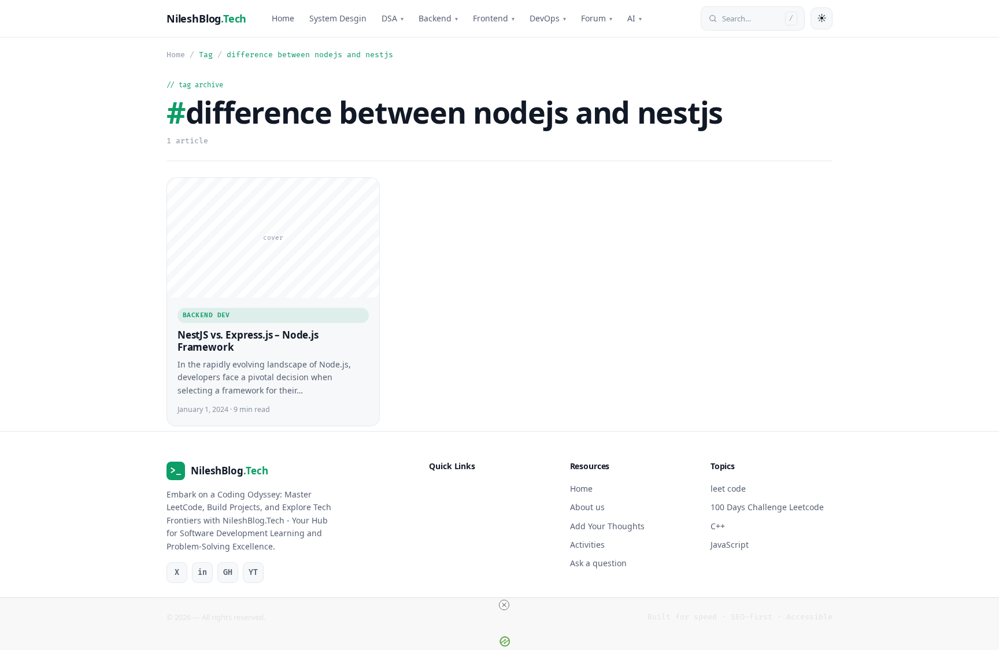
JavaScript (730, 544)
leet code (728, 488)
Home (283, 18)
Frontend (494, 18)
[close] (504, 605)
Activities (587, 544)
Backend (438, 18)
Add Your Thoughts (607, 526)
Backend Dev (206, 315)
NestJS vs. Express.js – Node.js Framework (248, 341)
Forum (596, 18)
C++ (718, 526)
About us (587, 507)
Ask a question (598, 563)
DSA (393, 18)
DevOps (548, 18)
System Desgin (338, 18)
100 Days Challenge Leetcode (767, 507)
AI (634, 18)
